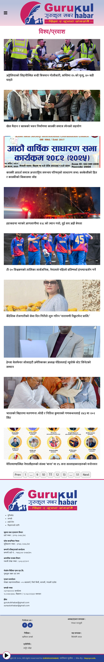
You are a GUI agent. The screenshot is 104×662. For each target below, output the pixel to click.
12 (57, 474)
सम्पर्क (10, 518)
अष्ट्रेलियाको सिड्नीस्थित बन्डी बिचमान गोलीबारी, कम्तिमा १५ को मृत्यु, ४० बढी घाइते (50, 78)
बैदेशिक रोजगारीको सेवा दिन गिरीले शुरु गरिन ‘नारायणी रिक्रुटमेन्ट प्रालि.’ (48, 316)
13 (64, 474)
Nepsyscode (90, 658)
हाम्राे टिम (11, 522)
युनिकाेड (10, 515)
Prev (18, 474)
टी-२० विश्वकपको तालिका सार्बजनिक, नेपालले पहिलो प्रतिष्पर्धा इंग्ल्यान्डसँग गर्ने (51, 269)
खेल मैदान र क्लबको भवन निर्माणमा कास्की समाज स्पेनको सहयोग (43, 126)
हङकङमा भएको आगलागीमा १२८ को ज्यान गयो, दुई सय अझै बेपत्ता (44, 223)
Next (86, 474)
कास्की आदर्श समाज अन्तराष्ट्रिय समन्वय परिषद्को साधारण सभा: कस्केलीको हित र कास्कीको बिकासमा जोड (51, 175)
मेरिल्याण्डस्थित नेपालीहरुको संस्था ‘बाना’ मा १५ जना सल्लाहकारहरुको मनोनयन (51, 464)
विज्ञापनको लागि (13, 525)
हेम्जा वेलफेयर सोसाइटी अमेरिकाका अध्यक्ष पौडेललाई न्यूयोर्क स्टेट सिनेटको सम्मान (48, 365)
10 (43, 474)
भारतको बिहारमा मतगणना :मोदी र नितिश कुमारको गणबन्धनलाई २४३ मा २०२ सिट (50, 415)
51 (77, 474)
